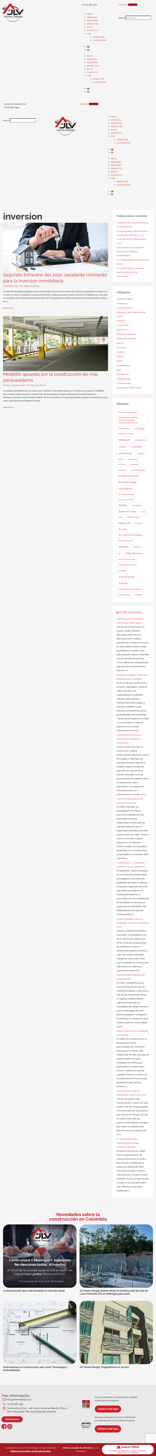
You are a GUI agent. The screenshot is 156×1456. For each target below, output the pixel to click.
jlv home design (128, 482)
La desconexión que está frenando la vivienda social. (34, 1290)
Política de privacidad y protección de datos (30, 1451)
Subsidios (124, 546)
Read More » (9, 308)
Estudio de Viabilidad (126, 338)
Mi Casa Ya (121, 347)
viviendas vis (124, 595)
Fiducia (120, 343)
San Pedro (122, 529)
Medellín (123, 505)
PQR (89, 33)
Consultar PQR (99, 40)
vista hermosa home (127, 565)
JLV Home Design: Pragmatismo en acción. (104, 1367)
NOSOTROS (92, 20)
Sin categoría (123, 374)
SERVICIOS (92, 17)
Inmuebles (134, 464)
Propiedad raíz (123, 365)
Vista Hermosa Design (126, 559)
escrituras (122, 464)
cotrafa (140, 453)
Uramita (137, 547)
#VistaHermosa (124, 428)
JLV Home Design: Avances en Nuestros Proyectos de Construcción (131, 272)
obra (143, 512)
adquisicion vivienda (126, 434)
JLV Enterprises (138, 470)
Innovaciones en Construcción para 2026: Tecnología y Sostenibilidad (131, 251)
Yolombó (138, 595)
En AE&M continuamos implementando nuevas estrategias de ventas (128, 1143)
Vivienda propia (10, 286)
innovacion (122, 470)
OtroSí (119, 361)
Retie (119, 370)
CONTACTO (92, 30)
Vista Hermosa (134, 553)
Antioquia (124, 439)
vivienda (122, 570)
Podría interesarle (130, 612)
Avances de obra (124, 308)
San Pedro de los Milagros (131, 535)
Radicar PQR (98, 37)
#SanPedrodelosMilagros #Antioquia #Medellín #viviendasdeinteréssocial (128, 420)
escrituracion (133, 459)
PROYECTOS (93, 24)
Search (122, 18)
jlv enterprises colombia (128, 476)
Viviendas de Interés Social (129, 388)
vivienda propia (127, 576)
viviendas (123, 583)
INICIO (90, 14)
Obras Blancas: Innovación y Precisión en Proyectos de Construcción (129, 739)
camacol (122, 447)
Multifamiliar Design (128, 511)
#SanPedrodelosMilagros (128, 412)
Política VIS (124, 523)
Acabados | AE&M (125, 299)
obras (120, 517)
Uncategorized (18, 385)
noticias (6, 385)
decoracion (122, 330)
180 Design (140, 428)
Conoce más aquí (108, 1408)
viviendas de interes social (129, 589)
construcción (125, 453)
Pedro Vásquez (133, 517)
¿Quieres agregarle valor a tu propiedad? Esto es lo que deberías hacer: (133, 923)
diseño (120, 459)
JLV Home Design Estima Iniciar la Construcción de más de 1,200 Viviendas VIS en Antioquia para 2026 (114, 1292)
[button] (136, 14)
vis (119, 554)
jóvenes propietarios (126, 500)
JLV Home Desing (125, 494)
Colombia (137, 446)
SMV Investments (125, 541)
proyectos (139, 523)
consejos (121, 321)
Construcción (123, 325)
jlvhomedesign (125, 488)
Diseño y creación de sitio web (77, 1448)
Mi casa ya (137, 505)
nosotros (121, 352)
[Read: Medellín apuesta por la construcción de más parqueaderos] (55, 343)
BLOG (89, 27)
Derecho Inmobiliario (126, 334)
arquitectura (122, 303)
